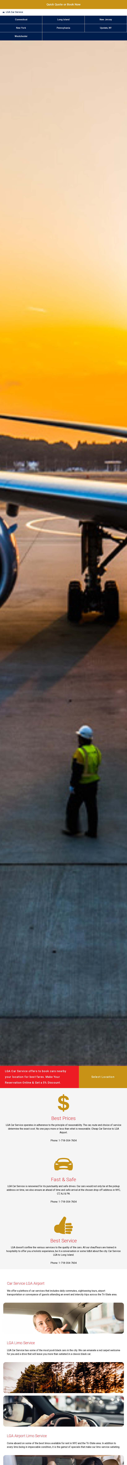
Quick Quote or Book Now (63, 4)
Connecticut (21, 19)
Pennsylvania (63, 28)
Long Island (63, 19)
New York (21, 28)
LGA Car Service (14, 12)
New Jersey (106, 19)
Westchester (21, 36)
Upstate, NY (106, 28)
